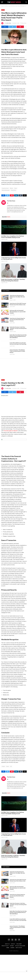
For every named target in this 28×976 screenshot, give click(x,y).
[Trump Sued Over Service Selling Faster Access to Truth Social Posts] (14, 249)
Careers (12, 947)
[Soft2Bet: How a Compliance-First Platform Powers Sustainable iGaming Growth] (14, 227)
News (16, 188)
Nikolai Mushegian (6, 190)
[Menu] (2, 2)
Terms (7, 947)
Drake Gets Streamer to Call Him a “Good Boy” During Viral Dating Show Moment (18, 328)
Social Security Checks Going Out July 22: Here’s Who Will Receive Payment (17, 320)
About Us (7, 943)
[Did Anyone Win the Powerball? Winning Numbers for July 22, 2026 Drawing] (5, 312)
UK (11, 766)
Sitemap (12, 945)
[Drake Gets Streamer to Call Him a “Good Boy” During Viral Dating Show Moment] (14, 270)
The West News (8, 23)
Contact (13, 943)
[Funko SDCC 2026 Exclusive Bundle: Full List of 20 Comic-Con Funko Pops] (5, 344)
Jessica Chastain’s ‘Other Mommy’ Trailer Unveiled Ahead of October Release (17, 351)
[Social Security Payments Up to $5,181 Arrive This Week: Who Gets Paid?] (5, 297)
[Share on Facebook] (5, 27)
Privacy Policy (5, 945)
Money (11, 188)
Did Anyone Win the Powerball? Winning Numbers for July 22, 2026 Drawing (17, 312)
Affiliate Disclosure (20, 945)
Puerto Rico (13, 190)
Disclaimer (19, 943)
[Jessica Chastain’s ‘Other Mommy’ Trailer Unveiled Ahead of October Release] (5, 351)
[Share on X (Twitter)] (12, 27)
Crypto (3, 766)
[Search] (26, 2)
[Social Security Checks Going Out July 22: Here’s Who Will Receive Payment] (5, 320)
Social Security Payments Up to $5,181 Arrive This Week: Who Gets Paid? (17, 297)
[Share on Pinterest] (20, 27)
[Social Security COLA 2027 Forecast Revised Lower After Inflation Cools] (5, 305)
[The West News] (14, 2)
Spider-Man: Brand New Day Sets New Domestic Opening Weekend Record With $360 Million (18, 336)
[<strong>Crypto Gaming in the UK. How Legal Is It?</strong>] (4, 395)
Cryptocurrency (5, 188)
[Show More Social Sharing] (25, 27)
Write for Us (19, 947)
